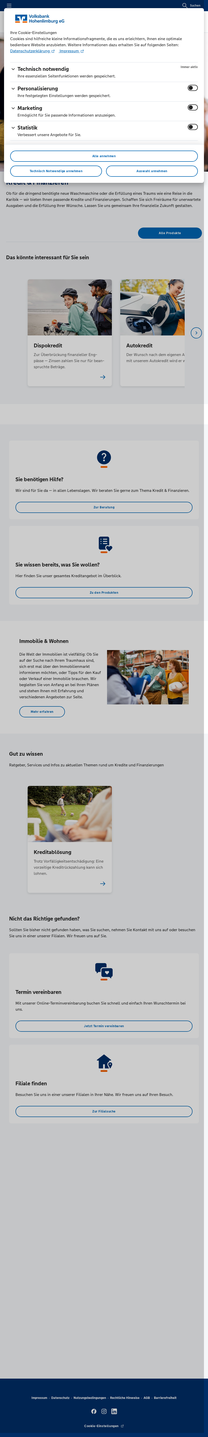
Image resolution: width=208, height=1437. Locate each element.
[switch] (193, 88)
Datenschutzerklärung (30, 51)
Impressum (69, 51)
